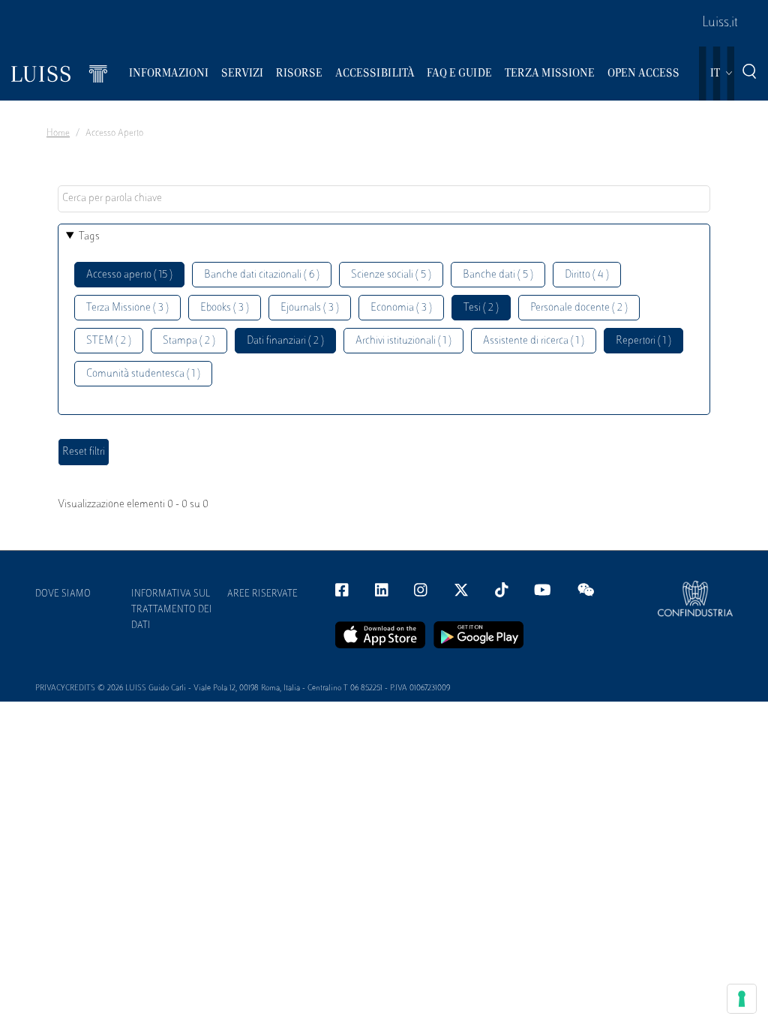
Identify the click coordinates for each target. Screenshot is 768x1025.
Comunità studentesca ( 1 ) (143, 374)
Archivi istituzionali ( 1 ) (404, 341)
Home (58, 133)
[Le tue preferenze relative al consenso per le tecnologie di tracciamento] (742, 998)
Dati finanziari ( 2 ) (285, 341)
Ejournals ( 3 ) (309, 308)
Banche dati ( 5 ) (498, 275)
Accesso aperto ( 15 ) (129, 275)
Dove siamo (63, 594)
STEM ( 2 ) (108, 341)
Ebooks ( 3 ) (224, 308)
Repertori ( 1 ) (643, 341)
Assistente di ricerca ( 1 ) (533, 341)
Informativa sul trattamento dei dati (171, 610)
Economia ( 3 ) (401, 308)
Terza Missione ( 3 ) (127, 308)
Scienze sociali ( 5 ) (391, 275)
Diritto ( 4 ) (587, 275)
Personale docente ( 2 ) (579, 308)
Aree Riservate (262, 594)
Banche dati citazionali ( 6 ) (262, 275)
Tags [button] (89, 236)
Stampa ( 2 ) (189, 341)
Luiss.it (720, 23)
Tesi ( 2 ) (481, 308)
